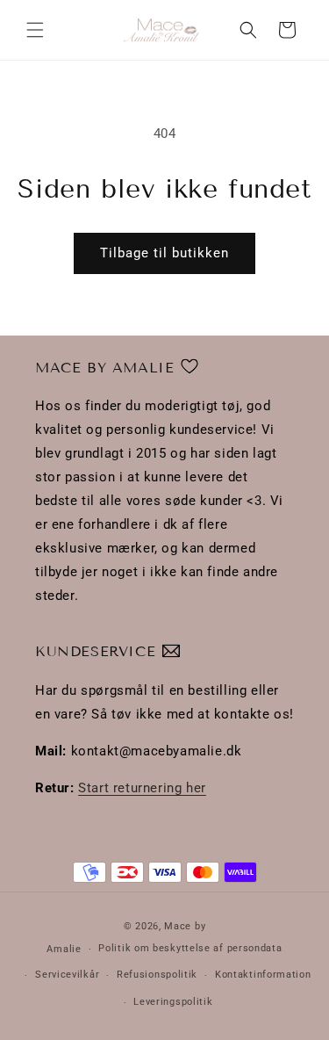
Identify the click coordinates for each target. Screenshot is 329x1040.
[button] (35, 30)
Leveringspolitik (172, 1002)
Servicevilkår (67, 974)
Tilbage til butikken (164, 253)
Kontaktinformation (263, 974)
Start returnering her (142, 788)
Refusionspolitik (157, 974)
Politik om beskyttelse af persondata (190, 948)
